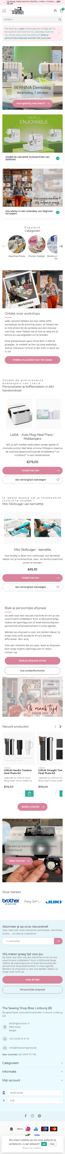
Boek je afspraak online (32, 660)
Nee (52, 1144)
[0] (61, 10)
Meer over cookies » (33, 1148)
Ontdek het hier (30, 470)
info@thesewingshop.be (23, 1047)
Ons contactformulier (32, 670)
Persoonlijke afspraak (32, 989)
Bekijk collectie (30, 806)
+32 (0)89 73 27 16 (19, 1038)
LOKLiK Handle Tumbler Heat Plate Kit (18, 772)
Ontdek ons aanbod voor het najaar (32, 359)
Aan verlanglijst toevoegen (30, 479)
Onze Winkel (33, 979)
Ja (44, 1144)
